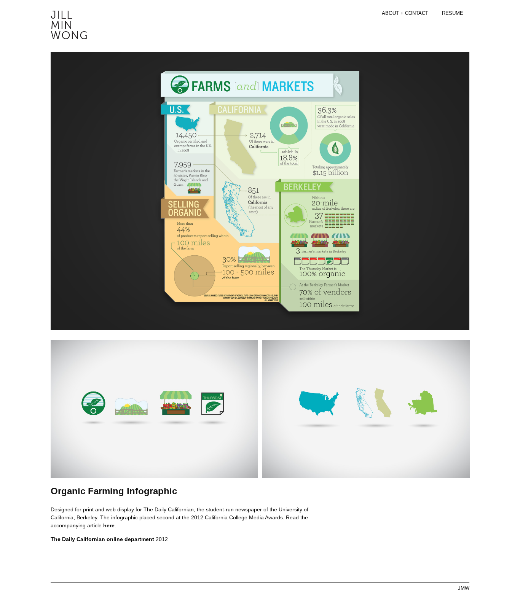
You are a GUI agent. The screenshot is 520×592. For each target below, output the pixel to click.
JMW (463, 588)
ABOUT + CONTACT (405, 13)
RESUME (452, 13)
